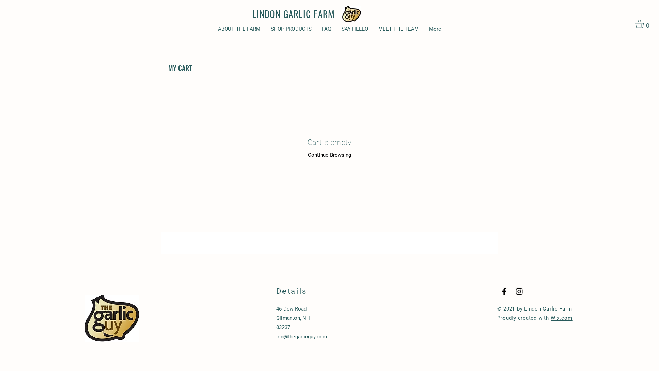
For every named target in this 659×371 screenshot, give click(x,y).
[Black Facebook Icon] (504, 291)
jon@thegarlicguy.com (301, 337)
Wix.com (561, 318)
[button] (644, 24)
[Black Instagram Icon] (519, 291)
